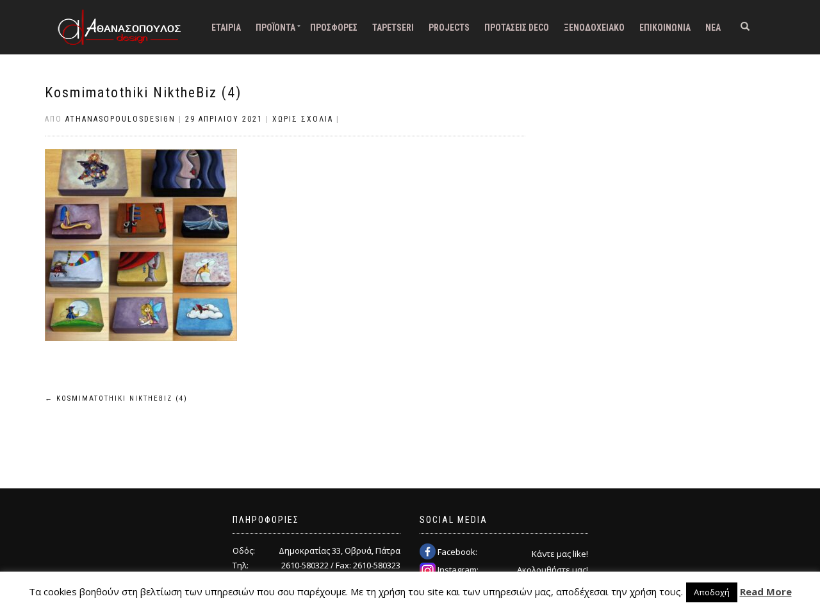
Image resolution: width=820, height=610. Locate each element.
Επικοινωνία (665, 27)
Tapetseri (393, 27)
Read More (766, 591)
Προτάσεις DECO (516, 27)
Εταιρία (226, 27)
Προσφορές (333, 27)
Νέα (713, 27)
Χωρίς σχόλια (302, 119)
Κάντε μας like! (560, 553)
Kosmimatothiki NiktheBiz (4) (143, 92)
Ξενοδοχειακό (594, 27)
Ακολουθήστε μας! (552, 569)
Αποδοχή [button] (712, 592)
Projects (449, 27)
